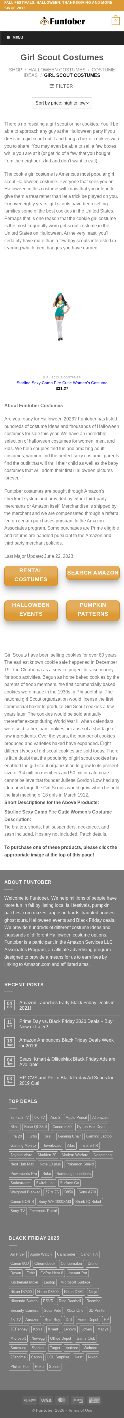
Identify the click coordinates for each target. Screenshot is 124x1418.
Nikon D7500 (21, 1292)
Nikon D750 (73, 1292)
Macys (103, 1329)
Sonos (54, 1366)
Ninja (93, 1292)
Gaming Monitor (23, 1145)
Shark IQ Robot (88, 1201)
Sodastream (20, 1183)
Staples (38, 1348)
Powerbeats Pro (23, 1173)
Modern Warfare (75, 1155)
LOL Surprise (58, 1357)
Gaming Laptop (99, 1136)
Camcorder (66, 1254)
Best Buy (52, 1319)
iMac (71, 1145)
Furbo (32, 1136)
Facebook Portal (43, 1211)
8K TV (39, 1117)
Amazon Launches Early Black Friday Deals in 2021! (66, 1005)
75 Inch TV (19, 1117)
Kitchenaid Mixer (24, 1282)
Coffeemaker (71, 1263)
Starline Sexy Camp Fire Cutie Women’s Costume (62, 383)
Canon (36, 1357)
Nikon (92, 1357)
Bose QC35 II (35, 1127)
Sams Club (86, 1338)
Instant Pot (78, 1273)
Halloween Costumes (57, 69)
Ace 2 (55, 1117)
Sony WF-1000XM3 (54, 1201)
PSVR (48, 1301)
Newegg (38, 1338)
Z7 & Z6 (52, 1192)
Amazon (32, 1319)
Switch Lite (45, 1183)
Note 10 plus (50, 1164)
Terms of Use (80, 1410)
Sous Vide (52, 1310)
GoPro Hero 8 (51, 1273)
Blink (14, 1127)
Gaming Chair (69, 1136)
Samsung (18, 1348)
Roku (46, 1173)
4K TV (15, 1319)
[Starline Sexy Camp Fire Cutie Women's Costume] (62, 315)
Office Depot (60, 1338)
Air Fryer (17, 1254)
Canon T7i (89, 1254)
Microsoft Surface (75, 1282)
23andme (18, 1357)
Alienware (100, 1117)
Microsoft (18, 1338)
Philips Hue (19, 1366)
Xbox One (75, 1310)
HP (106, 1319)
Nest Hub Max (22, 1164)
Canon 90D (19, 1263)
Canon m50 (62, 1127)
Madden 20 (47, 1155)
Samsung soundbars (74, 1173)
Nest (78, 1357)
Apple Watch (41, 1254)
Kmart (53, 1329)
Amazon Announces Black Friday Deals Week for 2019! (66, 1043)
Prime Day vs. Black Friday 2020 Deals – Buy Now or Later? (65, 1024)
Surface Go (69, 1183)
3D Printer (97, 1310)
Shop (15, 69)
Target (55, 1348)
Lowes (86, 1329)
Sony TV (17, 1211)
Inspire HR (89, 1145)
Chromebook (44, 1263)
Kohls (38, 1329)
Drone (92, 1263)
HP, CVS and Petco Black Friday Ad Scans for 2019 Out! (66, 1080)
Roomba (93, 1301)
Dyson (15, 1273)
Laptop (49, 1282)
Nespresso (103, 1155)
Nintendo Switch (23, 1301)
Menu (18, 38)
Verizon (72, 1348)
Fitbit (31, 1273)
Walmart (90, 1348)
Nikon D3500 (48, 1292)
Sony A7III (87, 1192)
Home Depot (88, 1319)
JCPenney (19, 1329)
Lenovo (70, 1329)
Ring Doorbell (70, 1301)
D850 (68, 1192)
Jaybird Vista (21, 1155)
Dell (69, 1319)
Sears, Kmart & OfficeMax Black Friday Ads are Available (67, 1062)
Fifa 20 (16, 1136)
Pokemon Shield (80, 1164)
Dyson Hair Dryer (91, 1127)
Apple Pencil (76, 1117)
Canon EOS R (22, 1201)
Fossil (47, 1136)
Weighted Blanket (25, 1192)
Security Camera (24, 1310)
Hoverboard (51, 1145)
